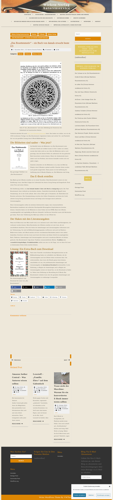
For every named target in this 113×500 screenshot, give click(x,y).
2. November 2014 (18, 49)
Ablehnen (91, 495)
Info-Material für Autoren (57, 21)
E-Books (42, 34)
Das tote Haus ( (80, 92)
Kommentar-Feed (80, 191)
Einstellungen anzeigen (103, 495)
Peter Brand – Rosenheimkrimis (45, 14)
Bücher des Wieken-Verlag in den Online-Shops (29, 21)
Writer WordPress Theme (49, 497)
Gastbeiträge (75, 21)
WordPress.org (79, 195)
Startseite (27, 14)
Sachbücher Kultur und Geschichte (41, 18)
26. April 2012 (19, 387)
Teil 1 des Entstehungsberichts (36, 133)
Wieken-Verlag (52, 34)
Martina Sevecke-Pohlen (41, 25)
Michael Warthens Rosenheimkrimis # (87, 129)
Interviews (87, 21)
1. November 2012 (41, 387)
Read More (16, 423)
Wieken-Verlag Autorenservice (56, 6)
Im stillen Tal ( (79, 84)
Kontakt (98, 21)
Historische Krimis (63, 18)
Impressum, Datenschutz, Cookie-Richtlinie (67, 25)
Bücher (34, 34)
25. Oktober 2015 (62, 405)
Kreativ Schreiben (79, 18)
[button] (109, 486)
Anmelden (78, 183)
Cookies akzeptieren (79, 495)
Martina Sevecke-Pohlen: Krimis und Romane (74, 14)
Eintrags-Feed (79, 187)
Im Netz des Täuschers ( (82, 144)
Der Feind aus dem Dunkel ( (83, 118)
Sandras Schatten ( (81, 110)
